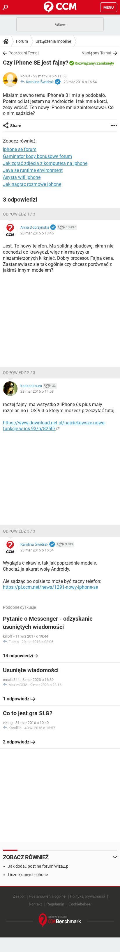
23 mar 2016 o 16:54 (80, 82)
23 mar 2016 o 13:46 (37, 233)
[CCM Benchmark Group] (60, 920)
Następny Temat (97, 53)
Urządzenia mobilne (53, 41)
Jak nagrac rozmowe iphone (32, 184)
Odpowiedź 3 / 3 (19, 531)
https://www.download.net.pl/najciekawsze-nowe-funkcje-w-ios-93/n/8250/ (54, 426)
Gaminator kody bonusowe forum (37, 156)
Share (15, 125)
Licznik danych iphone (28, 874)
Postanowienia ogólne (47, 896)
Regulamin (55, 904)
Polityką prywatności (87, 896)
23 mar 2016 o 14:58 (37, 391)
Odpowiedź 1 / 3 (19, 214)
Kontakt (35, 904)
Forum (22, 41)
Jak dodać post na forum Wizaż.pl (38, 866)
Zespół (18, 896)
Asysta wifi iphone (21, 177)
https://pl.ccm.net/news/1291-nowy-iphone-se (50, 587)
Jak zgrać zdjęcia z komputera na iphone (45, 163)
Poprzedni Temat (23, 53)
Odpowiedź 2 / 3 (19, 372)
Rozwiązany (85, 63)
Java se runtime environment (33, 170)
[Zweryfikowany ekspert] (58, 82)
